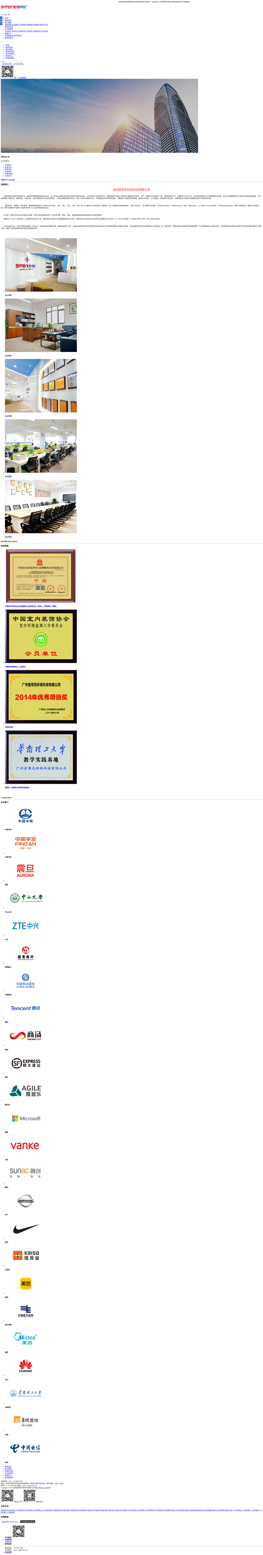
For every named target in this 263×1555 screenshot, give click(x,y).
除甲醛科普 (9, 35)
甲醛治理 (90, 1510)
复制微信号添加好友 (28, 1522)
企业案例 (15, 25)
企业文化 (15, 31)
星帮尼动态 (18, 35)
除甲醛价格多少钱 (171, 1510)
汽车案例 (22, 25)
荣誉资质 (22, 31)
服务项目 (8, 20)
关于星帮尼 (9, 29)
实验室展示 (37, 31)
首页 (6, 18)
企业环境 (29, 31)
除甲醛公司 (5, 1510)
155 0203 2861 (6, 64)
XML (56, 1483)
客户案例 (8, 22)
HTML (61, 1483)
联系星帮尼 (9, 38)
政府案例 (36, 25)
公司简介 (8, 31)
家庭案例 (8, 25)
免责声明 (42, 1483)
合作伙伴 (45, 31)
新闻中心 (8, 33)
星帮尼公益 (44, 25)
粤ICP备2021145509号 (43, 1488)
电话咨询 (5, 1522)
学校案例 (29, 25)
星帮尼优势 (9, 27)
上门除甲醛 (237, 1510)
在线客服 (23, 77)
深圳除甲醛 (48, 1510)
